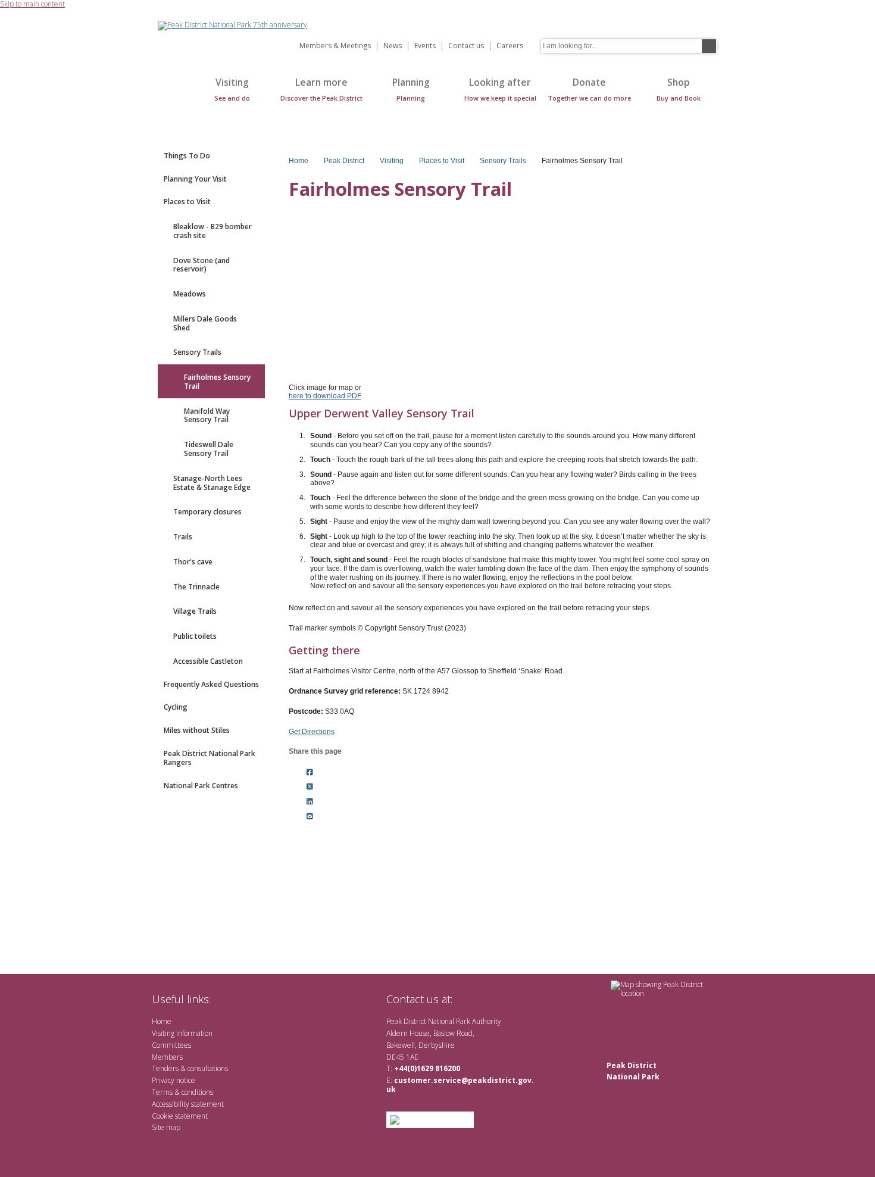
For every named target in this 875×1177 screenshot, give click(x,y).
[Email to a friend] (310, 817)
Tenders (165, 1068)
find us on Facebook (486, 998)
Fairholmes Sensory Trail (217, 381)
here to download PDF (325, 396)
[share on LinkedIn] (310, 802)
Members (167, 1057)
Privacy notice (173, 1080)
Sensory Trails (197, 352)
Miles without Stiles (197, 730)
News (392, 46)
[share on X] (310, 787)
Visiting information (182, 1033)
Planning (411, 89)
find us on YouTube (505, 998)
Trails (182, 537)
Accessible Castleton (208, 661)
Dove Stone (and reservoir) (201, 264)
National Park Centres (201, 785)
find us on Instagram (525, 998)
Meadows (189, 294)
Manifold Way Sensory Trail (207, 415)
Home (170, 95)
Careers (509, 46)
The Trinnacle (196, 587)
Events (425, 46)
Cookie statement (180, 1116)
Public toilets (195, 636)
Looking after (500, 89)
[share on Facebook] (310, 772)
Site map (166, 1127)
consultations (208, 1068)
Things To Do (187, 156)
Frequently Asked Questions (211, 684)
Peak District (344, 161)
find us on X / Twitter (467, 998)
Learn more (321, 89)
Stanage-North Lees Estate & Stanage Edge (212, 482)
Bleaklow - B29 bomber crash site (212, 231)
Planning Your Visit (195, 179)
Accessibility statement (188, 1104)
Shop (679, 89)
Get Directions (312, 732)
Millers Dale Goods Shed (205, 323)
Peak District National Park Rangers (209, 757)
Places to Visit (187, 201)
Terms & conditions (182, 1092)
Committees (171, 1045)
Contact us (466, 46)
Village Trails (195, 611)
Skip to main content (32, 4)
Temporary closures (207, 512)
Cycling (176, 707)
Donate (589, 89)
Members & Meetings (335, 46)
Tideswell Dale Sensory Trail (208, 448)
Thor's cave (192, 562)
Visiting (232, 89)
